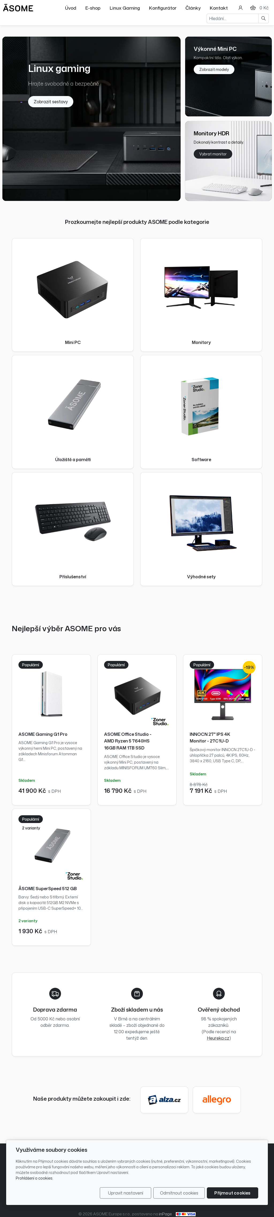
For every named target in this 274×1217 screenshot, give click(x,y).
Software (201, 459)
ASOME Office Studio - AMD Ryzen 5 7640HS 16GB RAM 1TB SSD (127, 741)
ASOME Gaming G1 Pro (42, 734)
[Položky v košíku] (253, 8)
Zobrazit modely (214, 69)
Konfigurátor (162, 8)
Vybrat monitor (213, 153)
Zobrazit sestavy (51, 102)
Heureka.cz (218, 1038)
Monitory (201, 342)
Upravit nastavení (125, 1193)
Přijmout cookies (232, 1193)
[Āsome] (18, 7)
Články (193, 8)
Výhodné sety (201, 577)
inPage (165, 1214)
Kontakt (219, 8)
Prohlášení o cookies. (34, 1178)
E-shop (93, 8)
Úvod (70, 8)
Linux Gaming (125, 8)
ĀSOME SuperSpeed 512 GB (47, 888)
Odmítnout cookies (179, 1193)
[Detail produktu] (51, 694)
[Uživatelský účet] (241, 8)
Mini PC (73, 342)
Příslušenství (72, 577)
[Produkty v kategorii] (73, 286)
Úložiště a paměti (73, 459)
